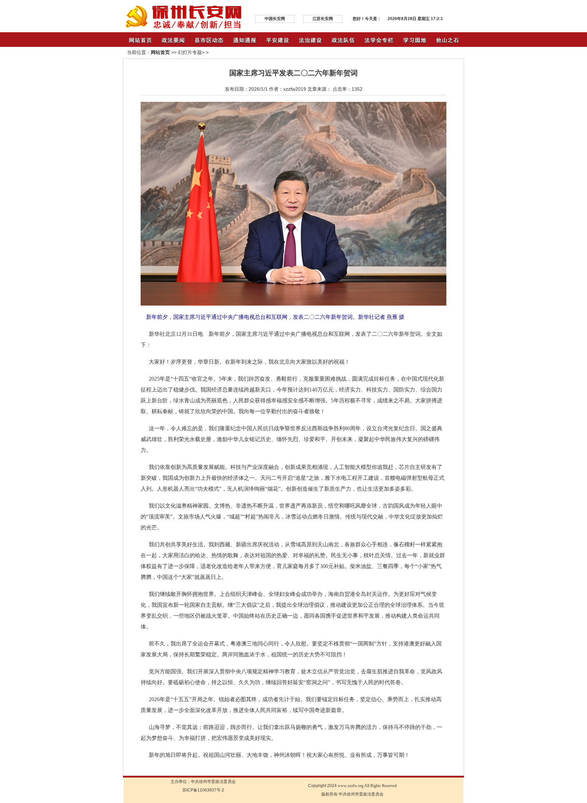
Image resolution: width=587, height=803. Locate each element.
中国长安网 (275, 18)
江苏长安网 (323, 18)
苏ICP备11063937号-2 (203, 790)
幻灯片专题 (190, 52)
